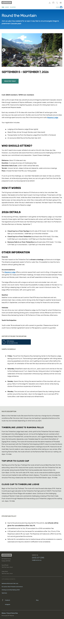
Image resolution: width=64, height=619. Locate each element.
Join (3, 7)
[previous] (4, 50)
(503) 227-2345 (38, 558)
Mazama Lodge (52, 117)
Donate (7, 7)
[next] (60, 50)
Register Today (10, 81)
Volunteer (13, 7)
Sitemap (4, 613)
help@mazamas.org (36, 560)
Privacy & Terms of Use (12, 613)
